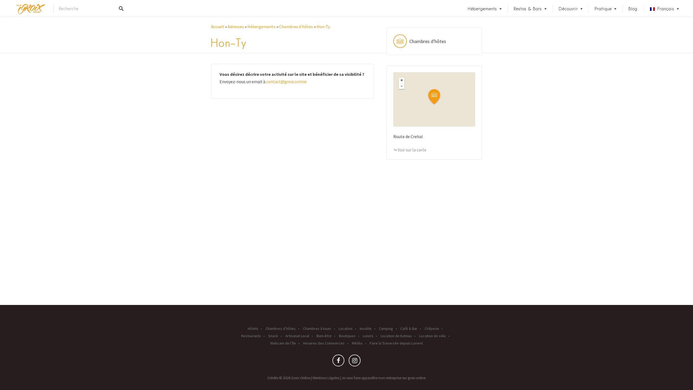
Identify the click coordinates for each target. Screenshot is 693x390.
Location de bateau (396, 335)
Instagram (354, 362)
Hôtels (253, 328)
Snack (273, 335)
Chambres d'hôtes (296, 26)
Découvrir (568, 8)
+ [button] (401, 80)
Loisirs (368, 335)
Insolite (366, 328)
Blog (632, 8)
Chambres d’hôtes (281, 328)
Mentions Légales (326, 377)
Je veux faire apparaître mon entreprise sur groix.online (384, 377)
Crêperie (432, 328)
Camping (386, 328)
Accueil (217, 26)
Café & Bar (408, 328)
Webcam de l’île (283, 343)
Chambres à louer (317, 328)
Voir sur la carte (412, 149)
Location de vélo (432, 335)
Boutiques (347, 335)
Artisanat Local (297, 335)
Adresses (236, 26)
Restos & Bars (528, 8)
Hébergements (482, 8)
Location (345, 328)
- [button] (401, 85)
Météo (357, 343)
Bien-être (324, 335)
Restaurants (251, 335)
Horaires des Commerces (324, 343)
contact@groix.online (286, 81)
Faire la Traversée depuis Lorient (396, 343)
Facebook (338, 362)
